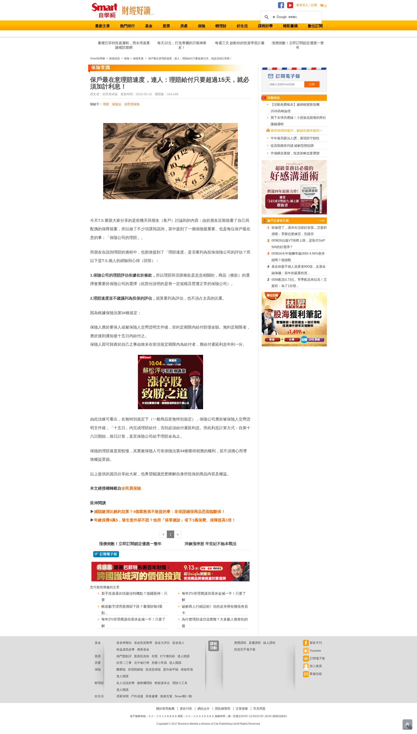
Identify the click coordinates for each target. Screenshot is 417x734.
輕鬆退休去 (162, 683)
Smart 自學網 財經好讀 (138, 10)
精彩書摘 (290, 26)
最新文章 (102, 26)
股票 (166, 26)
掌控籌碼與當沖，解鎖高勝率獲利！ (297, 130)
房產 (184, 26)
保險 (201, 26)
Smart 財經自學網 (106, 10)
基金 (148, 26)
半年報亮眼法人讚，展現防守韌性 (295, 138)
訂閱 (311, 84)
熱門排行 (127, 26)
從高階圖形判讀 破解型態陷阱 (292, 145)
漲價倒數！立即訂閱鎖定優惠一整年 (298, 45)
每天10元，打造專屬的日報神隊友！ (181, 45)
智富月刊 (315, 642)
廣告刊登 (186, 708)
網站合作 (203, 708)
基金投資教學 (143, 642)
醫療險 (121, 669)
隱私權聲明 (222, 708)
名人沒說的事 (125, 683)
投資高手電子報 (244, 649)
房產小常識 (159, 662)
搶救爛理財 (144, 683)
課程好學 (265, 26)
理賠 (106, 104)
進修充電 (166, 696)
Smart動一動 (183, 696)
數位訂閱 (315, 26)
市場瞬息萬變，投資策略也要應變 (295, 153)
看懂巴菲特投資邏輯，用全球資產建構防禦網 (124, 45)
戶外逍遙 (137, 696)
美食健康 (152, 696)
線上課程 (269, 642)
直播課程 (255, 642)
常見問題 (259, 708)
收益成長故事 (125, 649)
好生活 (242, 26)
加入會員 (315, 666)
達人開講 (183, 656)
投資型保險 (153, 669)
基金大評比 (162, 642)
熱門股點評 (124, 656)
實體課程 (240, 642)
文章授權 (242, 708)
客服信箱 (315, 674)
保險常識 (187, 669)
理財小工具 (179, 683)
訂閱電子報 (317, 658)
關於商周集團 (165, 708)
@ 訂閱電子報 (106, 554)
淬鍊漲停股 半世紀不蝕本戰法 (211, 544)
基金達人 (178, 642)
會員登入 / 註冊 (306, 5)
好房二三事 (124, 662)
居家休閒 (122, 696)
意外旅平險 (170, 669)
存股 (155, 656)
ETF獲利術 (167, 656)
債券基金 (143, 649)
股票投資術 (141, 656)
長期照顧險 (135, 669)
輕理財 (221, 26)
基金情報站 (124, 642)
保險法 (116, 104)
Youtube (315, 650)
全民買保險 (131, 104)
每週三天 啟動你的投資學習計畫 (240, 43)
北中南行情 (141, 662)
